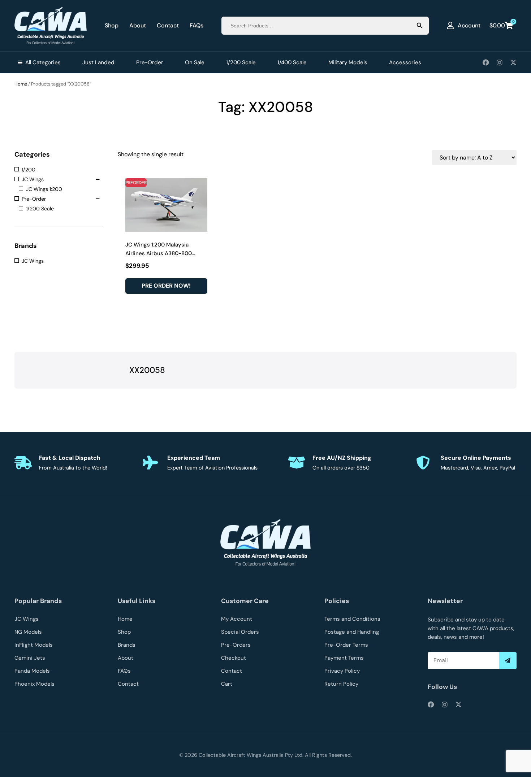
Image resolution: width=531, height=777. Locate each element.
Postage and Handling (351, 632)
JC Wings (26, 619)
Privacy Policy (342, 671)
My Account (236, 619)
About (137, 25)
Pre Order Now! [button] (166, 285)
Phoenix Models (34, 683)
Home (20, 84)
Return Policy (341, 683)
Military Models (347, 62)
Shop (111, 25)
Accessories (405, 62)
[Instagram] (499, 62)
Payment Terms (344, 658)
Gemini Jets (29, 658)
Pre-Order (149, 62)
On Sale (194, 62)
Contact (168, 25)
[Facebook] (486, 62)
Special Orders (240, 632)
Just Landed (98, 62)
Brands (126, 645)
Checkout (233, 658)
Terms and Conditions (352, 619)
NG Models (28, 632)
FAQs (196, 25)
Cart (226, 683)
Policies (336, 601)
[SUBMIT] (508, 660)
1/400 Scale (292, 62)
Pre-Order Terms (346, 645)
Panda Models (32, 671)
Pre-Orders (236, 645)
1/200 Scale (241, 62)
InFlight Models (33, 645)
